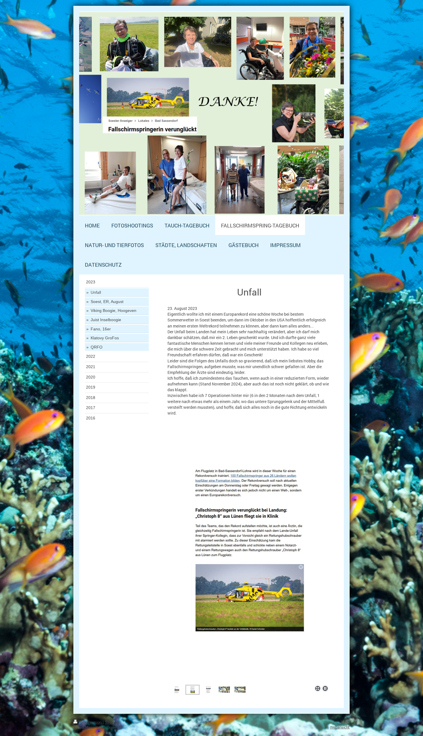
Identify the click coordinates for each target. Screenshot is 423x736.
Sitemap (112, 722)
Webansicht (340, 727)
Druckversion (91, 722)
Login (345, 722)
